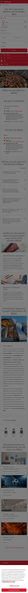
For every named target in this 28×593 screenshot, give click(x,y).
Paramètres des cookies (14, 585)
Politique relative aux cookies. (9, 581)
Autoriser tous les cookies (14, 590)
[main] (14, 579)
